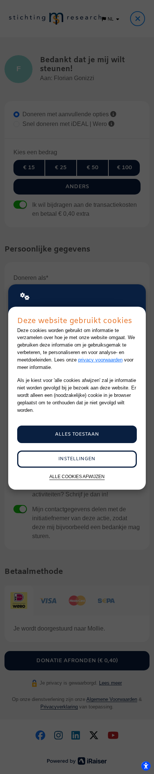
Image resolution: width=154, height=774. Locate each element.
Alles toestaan (77, 434)
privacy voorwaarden (100, 360)
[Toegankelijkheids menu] (145, 765)
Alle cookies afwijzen (77, 476)
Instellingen (76, 459)
